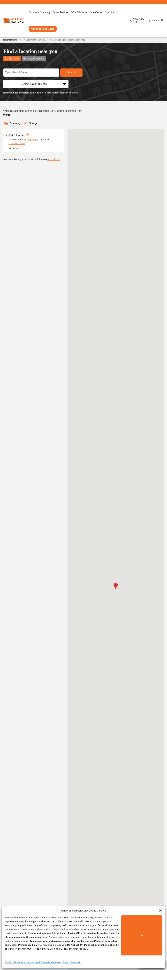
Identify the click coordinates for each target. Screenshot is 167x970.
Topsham (32, 139)
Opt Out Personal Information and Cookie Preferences (33, 962)
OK (142, 935)
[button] (160, 910)
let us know (53, 159)
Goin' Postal (15, 135)
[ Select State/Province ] (34, 84)
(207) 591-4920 (16, 143)
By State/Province (33, 58)
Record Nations (10, 40)
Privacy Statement (71, 962)
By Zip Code (12, 58)
